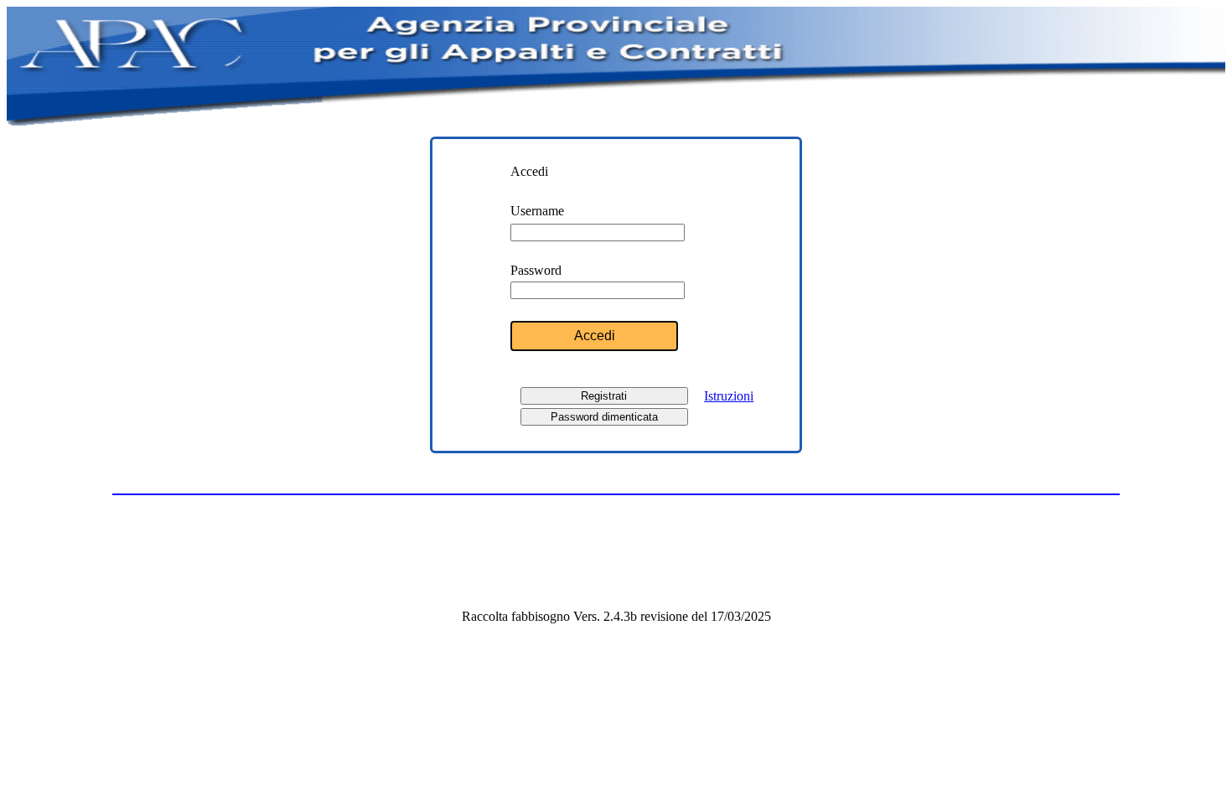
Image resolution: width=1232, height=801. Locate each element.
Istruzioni (728, 396)
